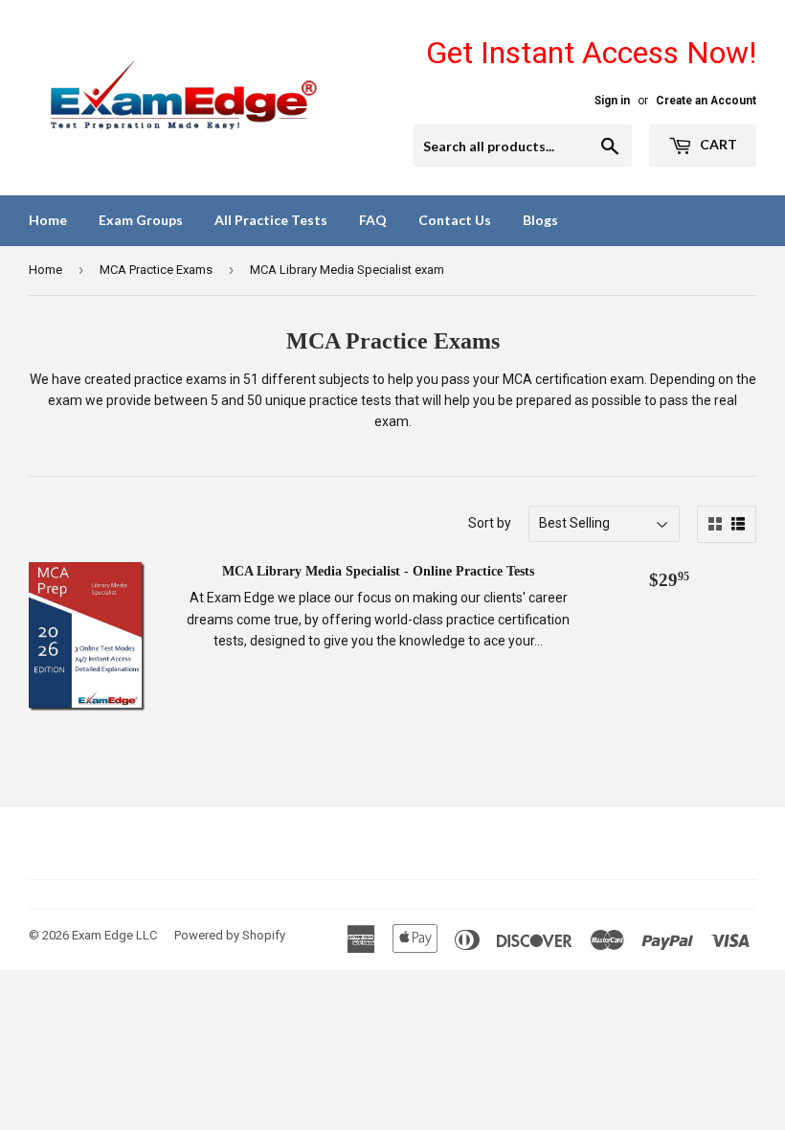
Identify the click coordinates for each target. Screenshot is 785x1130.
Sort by (489, 523)
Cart (717, 144)
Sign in (612, 100)
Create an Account (706, 100)
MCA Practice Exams (156, 269)
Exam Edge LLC (114, 935)
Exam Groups (141, 220)
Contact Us (454, 220)
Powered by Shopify (229, 935)
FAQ (373, 220)
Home (48, 220)
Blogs (540, 220)
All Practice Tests (270, 220)
